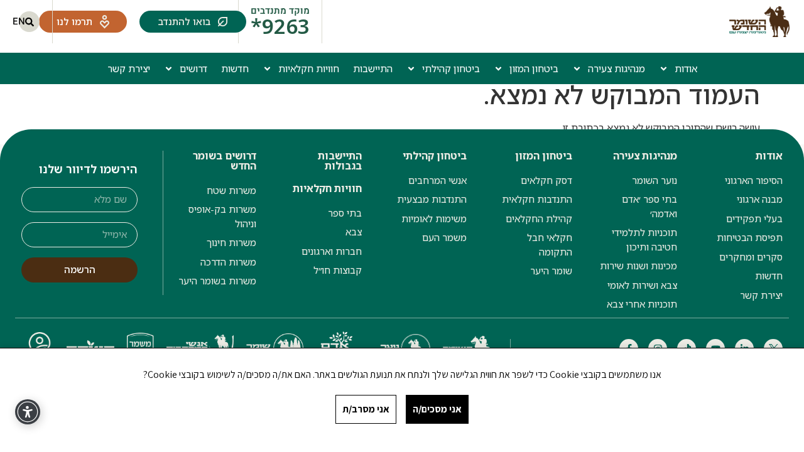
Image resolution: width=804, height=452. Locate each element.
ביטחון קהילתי (451, 68)
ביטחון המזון (533, 68)
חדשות (235, 68)
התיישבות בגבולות (340, 161)
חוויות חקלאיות (308, 68)
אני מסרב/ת (365, 409)
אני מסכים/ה (437, 409)
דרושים (193, 68)
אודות (686, 68)
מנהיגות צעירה (616, 68)
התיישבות (373, 68)
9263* (280, 26)
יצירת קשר (128, 68)
